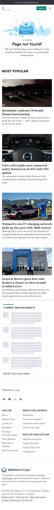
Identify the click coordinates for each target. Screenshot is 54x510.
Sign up (41, 8)
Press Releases (9, 439)
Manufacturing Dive (32, 439)
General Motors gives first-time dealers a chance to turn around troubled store (24, 282)
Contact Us (7, 423)
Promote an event (31, 427)
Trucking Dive (29, 451)
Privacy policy (8, 497)
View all (6, 373)
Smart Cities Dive (31, 443)
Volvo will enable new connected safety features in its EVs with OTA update (25, 169)
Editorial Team (8, 419)
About (5, 415)
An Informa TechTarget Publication (27, 3)
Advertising (28, 415)
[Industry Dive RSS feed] (20, 399)
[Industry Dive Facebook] (9, 399)
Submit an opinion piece (34, 423)
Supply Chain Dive (31, 447)
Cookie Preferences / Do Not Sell (17, 500)
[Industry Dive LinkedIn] (4, 399)
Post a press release (21, 373)
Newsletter (7, 427)
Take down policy (38, 497)
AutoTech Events (10, 450)
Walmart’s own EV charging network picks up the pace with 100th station (27, 226)
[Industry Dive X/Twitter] (15, 399)
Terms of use (22, 497)
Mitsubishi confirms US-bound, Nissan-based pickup (23, 112)
